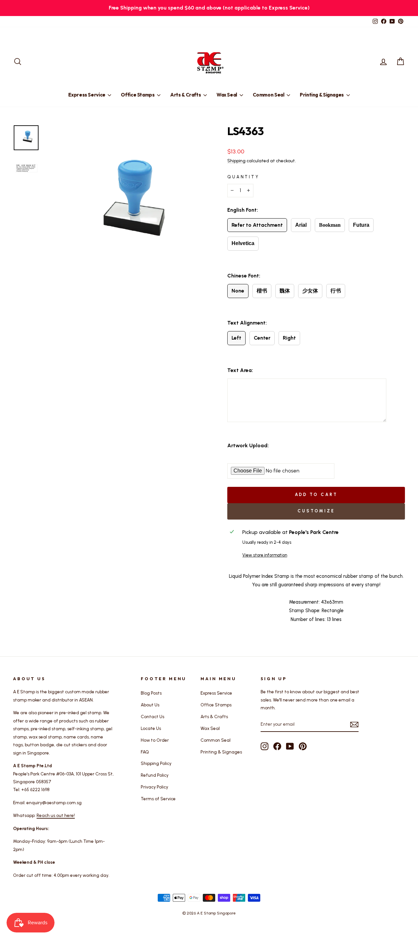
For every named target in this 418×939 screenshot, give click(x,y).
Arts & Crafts (186, 95)
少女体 (310, 290)
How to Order (155, 740)
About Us (150, 704)
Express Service (87, 95)
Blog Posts (151, 693)
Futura (361, 225)
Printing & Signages (322, 95)
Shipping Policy (156, 763)
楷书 (262, 290)
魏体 (285, 290)
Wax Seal (227, 95)
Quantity (243, 176)
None (238, 291)
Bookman (330, 225)
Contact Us (152, 716)
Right (289, 338)
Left (236, 338)
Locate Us (151, 728)
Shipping (236, 160)
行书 (335, 290)
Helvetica (243, 243)
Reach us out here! (56, 815)
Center (262, 338)
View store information (264, 555)
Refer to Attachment (257, 225)
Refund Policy (155, 775)
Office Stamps (138, 95)
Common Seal (269, 95)
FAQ (145, 751)
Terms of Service (158, 798)
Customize (316, 510)
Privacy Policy (154, 786)
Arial (301, 225)
